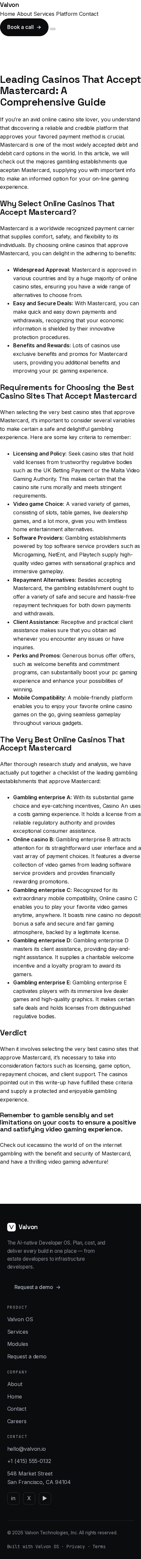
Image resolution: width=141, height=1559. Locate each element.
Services (43, 14)
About (24, 14)
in (13, 1498)
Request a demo (37, 1287)
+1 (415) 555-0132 (29, 1461)
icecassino (39, 1145)
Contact (88, 14)
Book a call (24, 27)
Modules (17, 1344)
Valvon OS (20, 1319)
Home (7, 14)
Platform (66, 14)
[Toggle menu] (52, 29)
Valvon (9, 5)
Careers (17, 1421)
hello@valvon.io (26, 1449)
